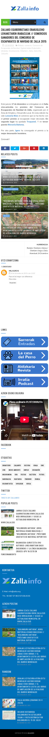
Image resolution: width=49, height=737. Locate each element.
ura (16, 475)
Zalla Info (37, 51)
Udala (35, 465)
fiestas (23, 475)
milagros (14, 271)
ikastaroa (18, 479)
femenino (28, 479)
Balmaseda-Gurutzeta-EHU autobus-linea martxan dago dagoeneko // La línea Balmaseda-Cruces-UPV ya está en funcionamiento (24, 548)
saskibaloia (6, 479)
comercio (28, 45)
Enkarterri (24, 51)
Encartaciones (14, 51)
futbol (41, 475)
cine (42, 465)
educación (36, 470)
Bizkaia (21, 45)
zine (3, 470)
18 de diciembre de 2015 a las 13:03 (23, 273)
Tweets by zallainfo (10, 497)
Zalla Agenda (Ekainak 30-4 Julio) (30, 701)
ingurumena (6, 475)
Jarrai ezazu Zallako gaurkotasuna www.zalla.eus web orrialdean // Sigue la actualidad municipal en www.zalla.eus (23, 177)
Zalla (31, 51)
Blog (5, 22)
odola (28, 484)
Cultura (27, 465)
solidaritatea (7, 484)
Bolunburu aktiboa (11, 189)
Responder (13, 283)
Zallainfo (4, 54)
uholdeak (19, 484)
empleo (26, 470)
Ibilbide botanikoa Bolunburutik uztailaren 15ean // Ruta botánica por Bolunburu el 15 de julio (30, 715)
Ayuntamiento (9, 162)
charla (37, 479)
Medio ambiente (15, 470)
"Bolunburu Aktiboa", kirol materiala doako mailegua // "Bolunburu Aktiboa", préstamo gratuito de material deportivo (24, 203)
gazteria (32, 475)
